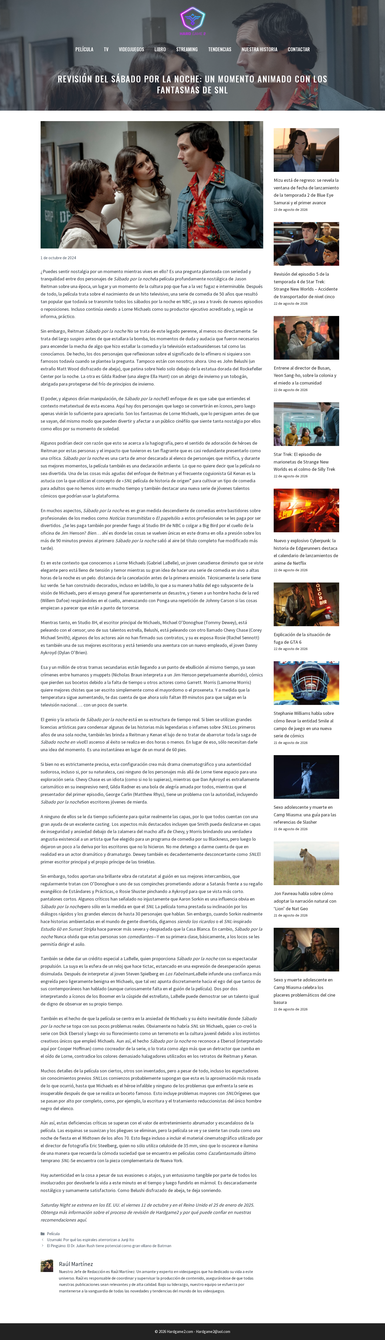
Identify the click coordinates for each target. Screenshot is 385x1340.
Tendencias (219, 49)
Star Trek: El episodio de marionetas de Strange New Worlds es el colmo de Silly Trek (304, 461)
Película (84, 49)
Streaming (187, 49)
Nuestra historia (259, 49)
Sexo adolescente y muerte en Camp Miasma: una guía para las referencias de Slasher (305, 814)
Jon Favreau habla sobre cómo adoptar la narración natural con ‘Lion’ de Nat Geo (305, 901)
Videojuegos (131, 49)
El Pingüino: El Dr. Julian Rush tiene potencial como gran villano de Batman (109, 1245)
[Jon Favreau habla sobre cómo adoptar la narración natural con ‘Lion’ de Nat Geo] (306, 881)
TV (106, 49)
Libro (160, 49)
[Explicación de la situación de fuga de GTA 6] (306, 622)
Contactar (299, 49)
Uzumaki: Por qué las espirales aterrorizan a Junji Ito (90, 1239)
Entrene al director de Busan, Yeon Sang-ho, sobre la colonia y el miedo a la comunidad (305, 375)
